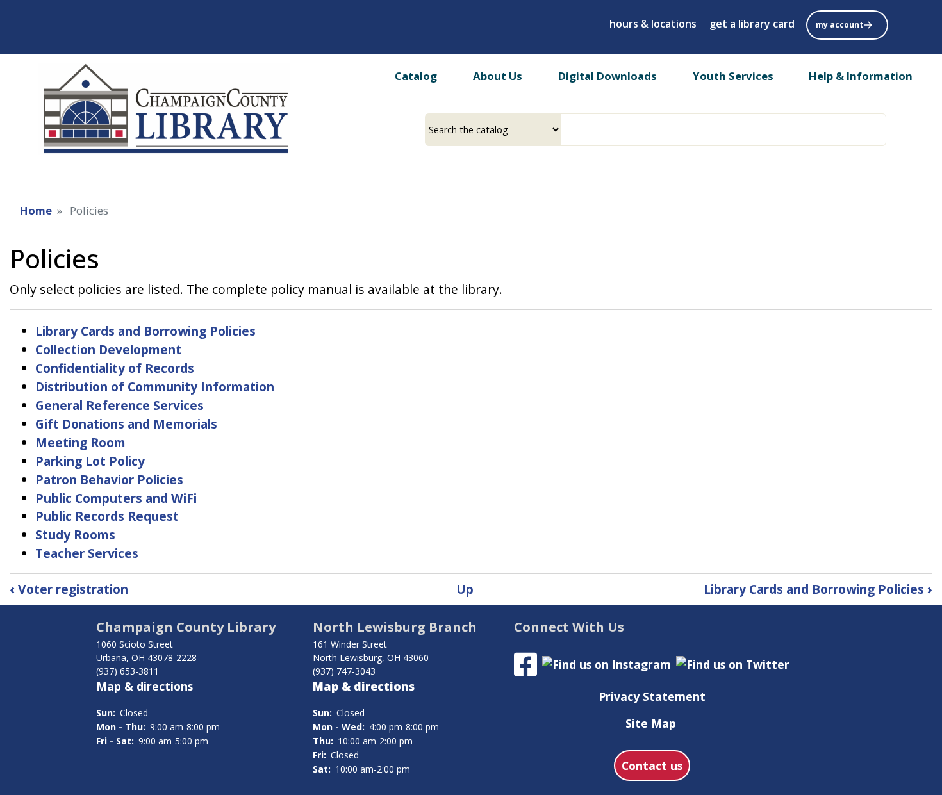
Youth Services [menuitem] (733, 76)
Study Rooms (75, 534)
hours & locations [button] (653, 24)
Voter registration (69, 589)
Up (465, 589)
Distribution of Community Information (154, 386)
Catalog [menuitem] (416, 76)
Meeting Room (80, 442)
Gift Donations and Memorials (126, 423)
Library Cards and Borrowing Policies (145, 331)
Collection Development (108, 349)
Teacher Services (86, 553)
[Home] (164, 109)
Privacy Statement (652, 696)
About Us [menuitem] (497, 76)
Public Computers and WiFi (116, 498)
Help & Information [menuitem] (861, 76)
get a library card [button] (752, 24)
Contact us (652, 765)
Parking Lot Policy (90, 461)
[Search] (881, 129)
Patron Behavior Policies (109, 479)
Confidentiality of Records (114, 368)
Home (36, 210)
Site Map (650, 723)
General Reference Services (119, 405)
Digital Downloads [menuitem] (607, 76)
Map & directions (144, 686)
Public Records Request (107, 516)
